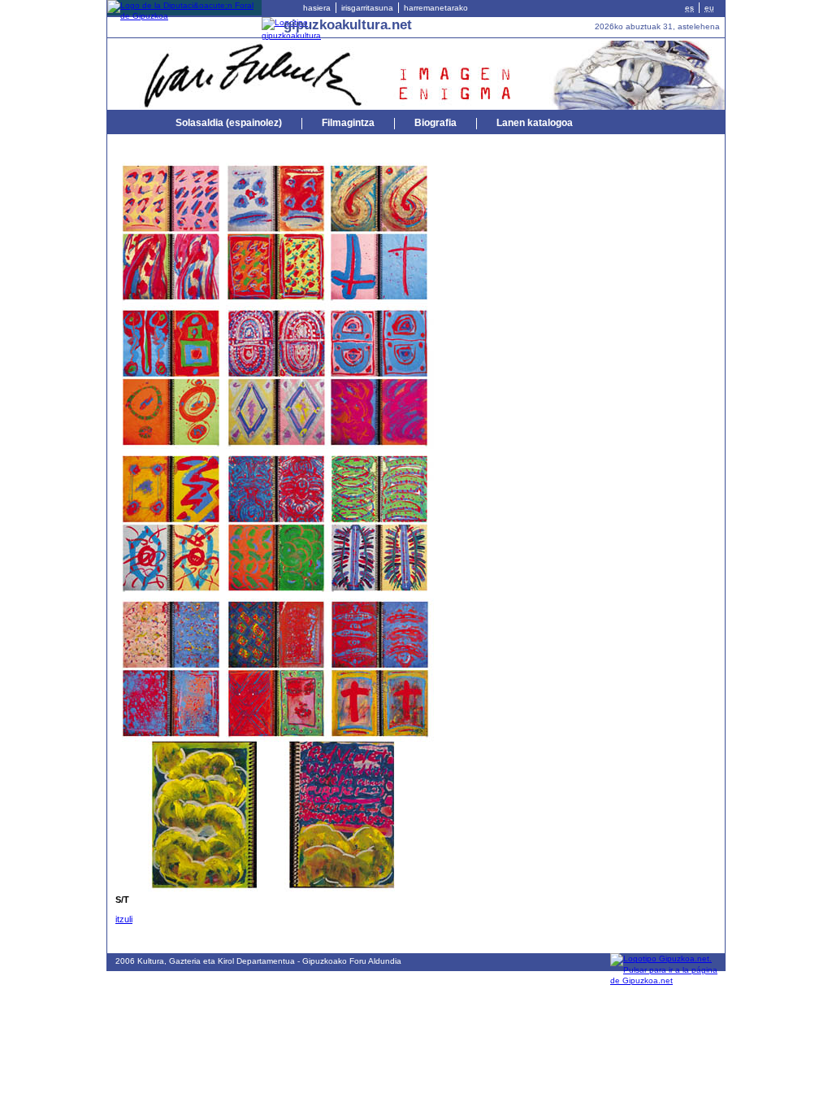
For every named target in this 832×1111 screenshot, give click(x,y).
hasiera (317, 7)
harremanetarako (436, 7)
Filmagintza (348, 123)
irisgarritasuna (367, 7)
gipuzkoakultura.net (348, 24)
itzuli (123, 919)
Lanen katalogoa (534, 123)
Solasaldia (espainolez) (229, 123)
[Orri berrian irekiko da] (184, 15)
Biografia (435, 123)
